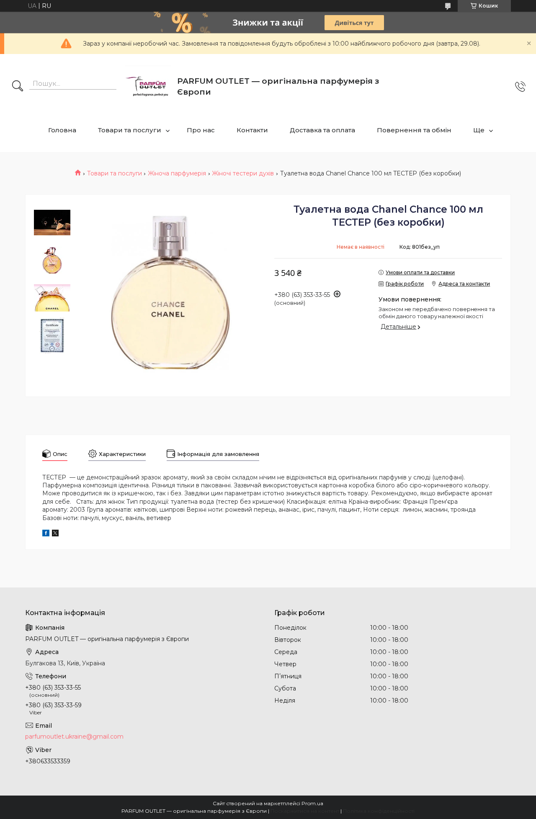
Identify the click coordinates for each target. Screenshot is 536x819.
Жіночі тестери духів (243, 173)
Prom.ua (312, 803)
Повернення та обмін (414, 130)
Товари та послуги (129, 130)
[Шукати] (17, 87)
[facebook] (45, 534)
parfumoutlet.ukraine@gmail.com (74, 736)
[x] (55, 534)
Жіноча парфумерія (177, 173)
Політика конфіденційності (379, 811)
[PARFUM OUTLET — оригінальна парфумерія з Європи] (148, 86)
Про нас (201, 130)
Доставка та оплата (322, 130)
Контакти (252, 130)
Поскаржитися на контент (305, 811)
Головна (62, 130)
